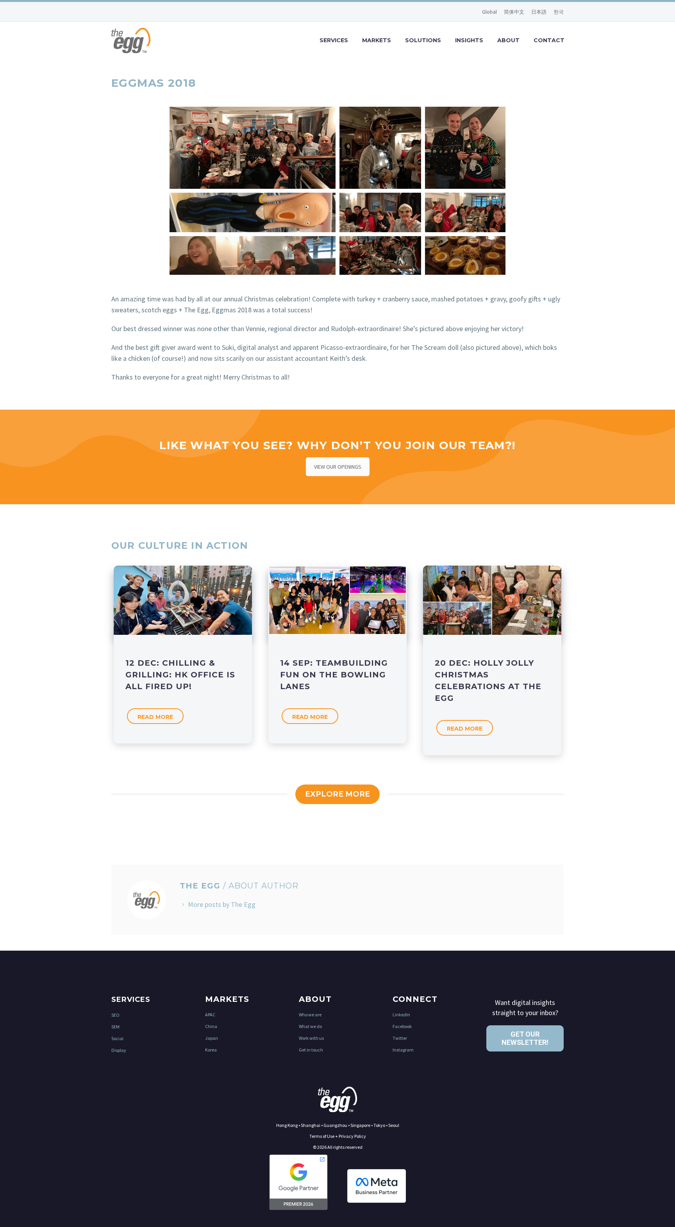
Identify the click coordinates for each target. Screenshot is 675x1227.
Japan (211, 1038)
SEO (115, 1015)
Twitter (400, 1038)
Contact (549, 40)
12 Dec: (180, 674)
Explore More (337, 794)
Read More (155, 716)
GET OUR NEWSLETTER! (525, 1038)
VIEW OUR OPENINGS (337, 466)
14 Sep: (334, 674)
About (508, 40)
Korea (211, 1050)
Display (118, 1050)
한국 (559, 12)
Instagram (403, 1050)
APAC (210, 1014)
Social (117, 1038)
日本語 (539, 12)
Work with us (311, 1038)
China (211, 1026)
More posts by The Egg (221, 904)
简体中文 (514, 12)
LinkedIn (401, 1014)
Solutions (423, 40)
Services (334, 40)
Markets (376, 40)
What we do (310, 1026)
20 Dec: (488, 680)
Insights (469, 40)
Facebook (402, 1026)
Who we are (310, 1014)
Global (490, 11)
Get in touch (311, 1050)
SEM (115, 1027)
